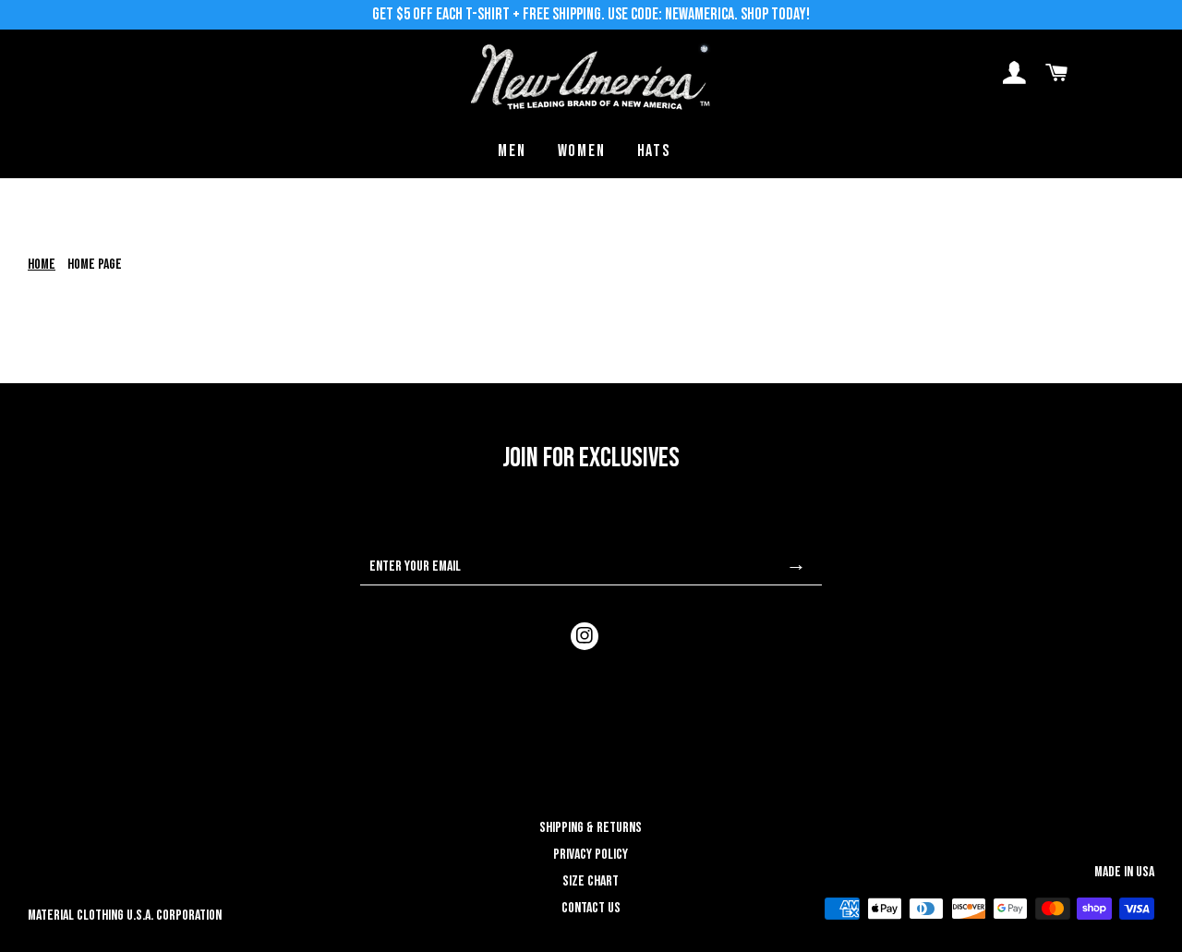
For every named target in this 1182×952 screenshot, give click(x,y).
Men (511, 151)
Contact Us (591, 908)
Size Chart (590, 881)
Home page (94, 264)
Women (582, 151)
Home (41, 264)
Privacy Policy (590, 854)
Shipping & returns (590, 828)
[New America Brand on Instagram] (584, 636)
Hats (653, 151)
